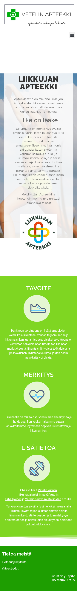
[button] (72, 35)
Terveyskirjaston (17, 506)
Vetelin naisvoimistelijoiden (43, 499)
